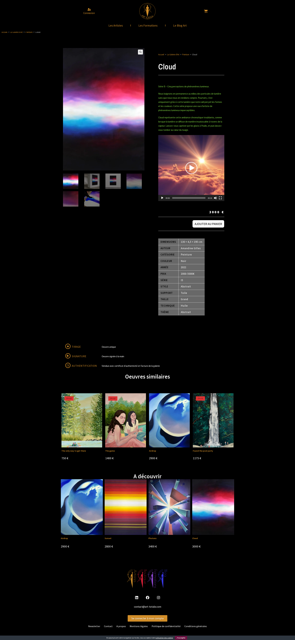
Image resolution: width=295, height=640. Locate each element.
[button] (140, 52)
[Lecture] (162, 197)
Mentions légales (139, 626)
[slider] (188, 198)
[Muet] (215, 197)
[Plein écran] (220, 197)
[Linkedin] (136, 597)
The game (110, 450)
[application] (191, 168)
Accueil (4, 32)
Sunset (108, 538)
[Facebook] (147, 597)
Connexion (89, 13)
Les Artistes (115, 25)
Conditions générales (195, 626)
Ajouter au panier (208, 224)
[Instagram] (158, 597)
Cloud (195, 538)
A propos (121, 626)
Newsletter (94, 626)
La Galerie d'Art (16, 32)
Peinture (29, 32)
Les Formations (147, 25)
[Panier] (205, 11)
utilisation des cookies (164, 638)
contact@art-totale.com (147, 606)
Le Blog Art (180, 25)
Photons (152, 538)
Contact (108, 626)
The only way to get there (73, 450)
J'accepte (181, 638)
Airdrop (152, 450)
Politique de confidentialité (166, 626)
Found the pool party (203, 450)
